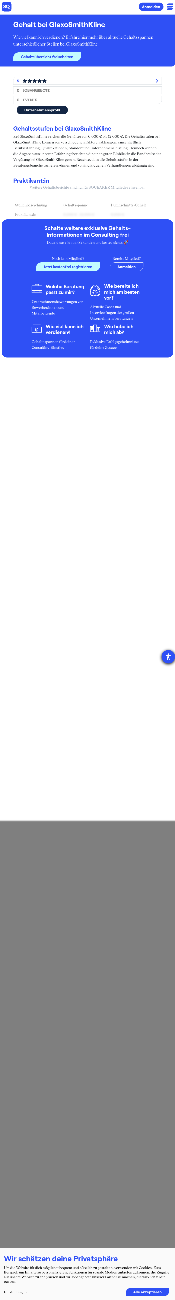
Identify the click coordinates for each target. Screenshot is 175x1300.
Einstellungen (15, 1292)
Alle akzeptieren (147, 1292)
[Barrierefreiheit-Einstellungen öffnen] (168, 656)
